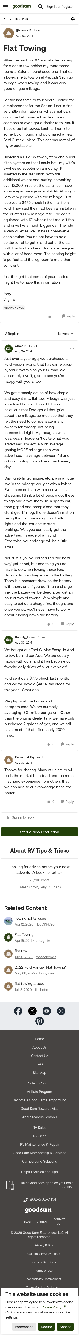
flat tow (21, 951)
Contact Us (39, 1056)
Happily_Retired (26, 637)
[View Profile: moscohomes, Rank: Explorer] (8, 953)
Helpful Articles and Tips (39, 1172)
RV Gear (39, 1136)
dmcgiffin (43, 940)
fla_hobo (41, 990)
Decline (46, 1327)
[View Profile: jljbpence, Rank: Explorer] (8, 33)
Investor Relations (44, 1262)
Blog (27, 1221)
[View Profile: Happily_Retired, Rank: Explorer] (8, 640)
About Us (39, 1047)
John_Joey (46, 973)
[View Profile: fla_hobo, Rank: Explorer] (8, 986)
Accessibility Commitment (43, 1279)
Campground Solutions (39, 1161)
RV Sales (39, 1127)
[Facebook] (18, 1010)
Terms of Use (44, 1270)
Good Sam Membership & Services (39, 1153)
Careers (42, 1221)
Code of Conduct (39, 1083)
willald (19, 346)
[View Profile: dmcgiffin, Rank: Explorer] (8, 937)
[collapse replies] (39, 342)
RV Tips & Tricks (18, 18)
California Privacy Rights (43, 1253)
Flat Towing (24, 934)
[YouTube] (47, 1010)
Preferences (24, 1327)
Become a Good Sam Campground (39, 1100)
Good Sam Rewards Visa (39, 1108)
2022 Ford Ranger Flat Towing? (41, 967)
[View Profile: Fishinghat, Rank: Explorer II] (8, 760)
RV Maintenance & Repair (39, 1144)
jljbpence (22, 30)
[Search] (40, 6)
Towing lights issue (30, 918)
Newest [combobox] (66, 334)
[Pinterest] (40, 1020)
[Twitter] (32, 1010)
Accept (65, 1327)
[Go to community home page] (21, 6)
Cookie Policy (52, 1307)
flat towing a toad (29, 983)
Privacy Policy (44, 1245)
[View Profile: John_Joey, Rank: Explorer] (8, 970)
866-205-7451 (43, 1199)
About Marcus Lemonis (39, 1117)
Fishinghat (22, 757)
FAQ (39, 1064)
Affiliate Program (39, 1092)
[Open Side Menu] (5, 6)
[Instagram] (61, 1010)
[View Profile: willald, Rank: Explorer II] (8, 348)
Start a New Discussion (39, 832)
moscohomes (46, 957)
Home (39, 1039)
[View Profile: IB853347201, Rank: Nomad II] (8, 921)
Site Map (39, 1073)
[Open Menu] (73, 19)
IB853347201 (46, 924)
